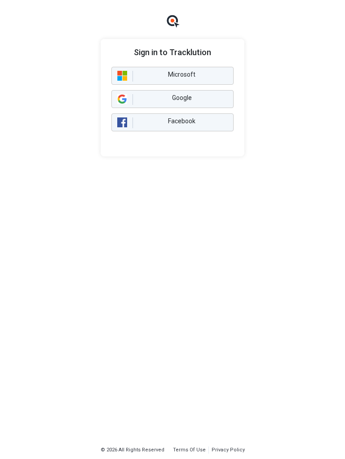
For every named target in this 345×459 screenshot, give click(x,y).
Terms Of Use (189, 450)
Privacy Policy (228, 450)
